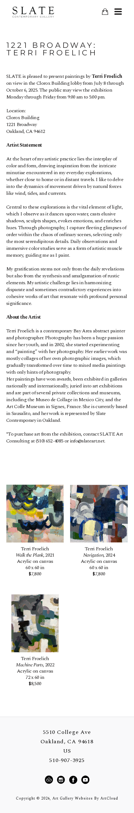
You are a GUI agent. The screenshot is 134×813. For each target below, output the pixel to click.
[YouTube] (85, 780)
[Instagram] (62, 780)
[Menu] (118, 11)
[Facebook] (74, 780)
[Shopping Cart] (105, 11)
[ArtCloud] (50, 780)
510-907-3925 (67, 760)
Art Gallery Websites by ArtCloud (85, 798)
